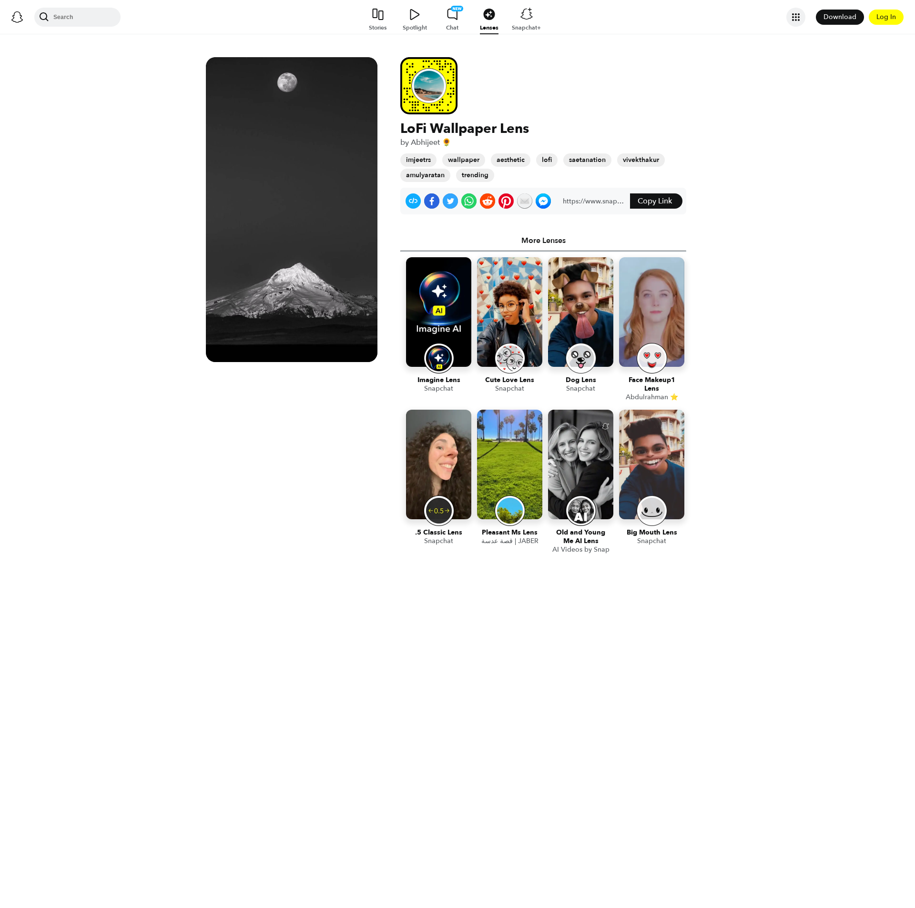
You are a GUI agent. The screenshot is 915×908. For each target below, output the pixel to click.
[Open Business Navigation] (795, 17)
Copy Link (655, 201)
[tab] (543, 241)
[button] (413, 201)
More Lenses (543, 240)
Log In (886, 16)
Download (840, 16)
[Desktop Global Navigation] (17, 17)
